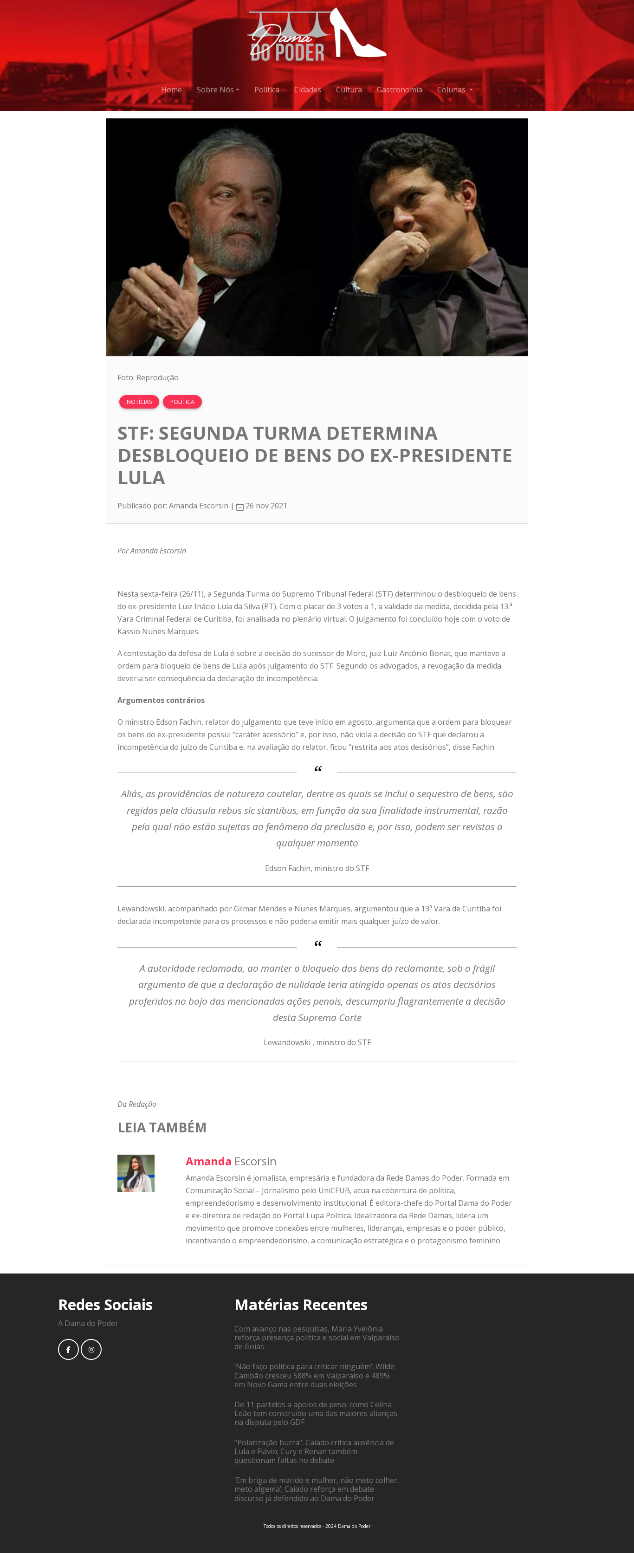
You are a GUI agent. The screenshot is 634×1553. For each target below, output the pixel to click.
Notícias (139, 402)
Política (266, 89)
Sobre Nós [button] (215, 89)
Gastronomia (399, 89)
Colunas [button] (452, 89)
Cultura (349, 89)
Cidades (307, 89)
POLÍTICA (182, 402)
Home (171, 89)
